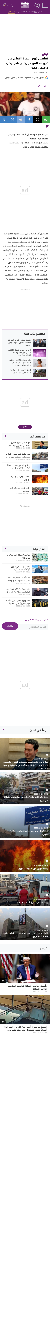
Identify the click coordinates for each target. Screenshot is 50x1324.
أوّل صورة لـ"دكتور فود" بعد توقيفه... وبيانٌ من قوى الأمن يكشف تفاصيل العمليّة (17, 591)
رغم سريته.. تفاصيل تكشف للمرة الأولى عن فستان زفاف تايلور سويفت (20, 363)
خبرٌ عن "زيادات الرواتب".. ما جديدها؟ (18, 556)
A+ (40, 86)
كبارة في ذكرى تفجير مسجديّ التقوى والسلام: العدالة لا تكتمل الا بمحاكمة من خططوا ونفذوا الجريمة (17, 444)
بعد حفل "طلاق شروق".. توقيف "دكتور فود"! (19, 568)
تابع (25, 427)
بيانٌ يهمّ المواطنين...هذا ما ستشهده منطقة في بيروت (18, 455)
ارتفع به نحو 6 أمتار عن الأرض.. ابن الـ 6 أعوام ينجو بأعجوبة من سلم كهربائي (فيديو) (25, 1030)
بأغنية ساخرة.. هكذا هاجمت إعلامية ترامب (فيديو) (27, 987)
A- (45, 86)
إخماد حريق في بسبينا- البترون (20, 478)
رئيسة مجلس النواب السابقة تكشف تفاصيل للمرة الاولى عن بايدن (19, 343)
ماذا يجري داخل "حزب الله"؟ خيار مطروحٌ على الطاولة (18, 602)
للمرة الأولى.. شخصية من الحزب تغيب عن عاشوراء (20, 371)
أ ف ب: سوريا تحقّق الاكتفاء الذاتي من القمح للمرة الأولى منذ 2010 (19, 353)
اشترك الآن (11, 12)
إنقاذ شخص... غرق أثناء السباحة (20, 489)
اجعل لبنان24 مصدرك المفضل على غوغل (24, 77)
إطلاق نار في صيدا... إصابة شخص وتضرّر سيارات (18, 467)
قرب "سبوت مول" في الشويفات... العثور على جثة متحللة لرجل (26, 935)
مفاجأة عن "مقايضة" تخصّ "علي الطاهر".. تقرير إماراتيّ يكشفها (17, 579)
